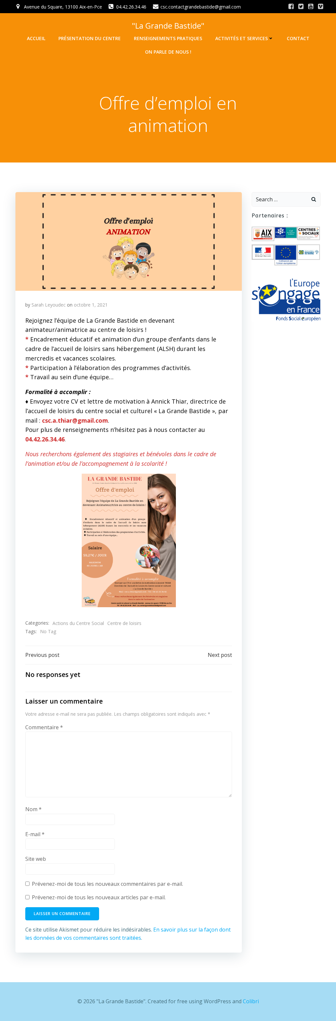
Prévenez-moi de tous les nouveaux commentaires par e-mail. (107, 883)
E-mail (35, 834)
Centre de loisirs (124, 623)
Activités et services (241, 38)
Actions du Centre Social (78, 623)
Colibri (251, 1001)
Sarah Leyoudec (49, 305)
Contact (298, 38)
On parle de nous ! (168, 52)
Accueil (36, 38)
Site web (35, 858)
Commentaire (44, 727)
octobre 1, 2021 (91, 305)
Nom (33, 809)
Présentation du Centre (89, 38)
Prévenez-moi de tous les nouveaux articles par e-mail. (99, 897)
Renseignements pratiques (168, 38)
